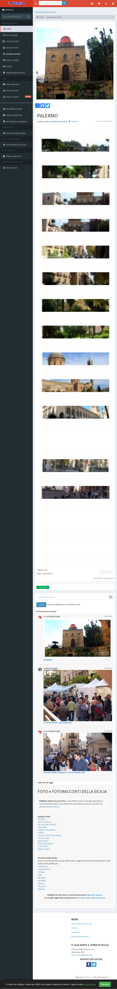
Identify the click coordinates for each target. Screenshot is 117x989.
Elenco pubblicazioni (80, 936)
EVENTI (41, 833)
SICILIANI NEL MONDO (47, 825)
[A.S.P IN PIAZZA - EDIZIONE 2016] (78, 695)
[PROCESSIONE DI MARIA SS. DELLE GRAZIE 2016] (78, 752)
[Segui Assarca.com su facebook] (88, 964)
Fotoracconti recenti (46, 611)
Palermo (74, 121)
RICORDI (41, 819)
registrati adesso (53, 806)
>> (111, 572)
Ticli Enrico (88, 977)
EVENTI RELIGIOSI (45, 844)
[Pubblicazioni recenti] (99, 3)
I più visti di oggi (45, 782)
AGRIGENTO (43, 866)
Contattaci (75, 932)
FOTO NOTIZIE (43, 838)
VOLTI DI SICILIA (44, 822)
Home (38, 12)
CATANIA (41, 872)
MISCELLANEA (44, 849)
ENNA (40, 875)
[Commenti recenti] (106, 3)
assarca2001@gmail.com (81, 955)
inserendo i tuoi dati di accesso (90, 897)
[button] (36, 3)
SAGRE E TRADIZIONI (46, 830)
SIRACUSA (42, 886)
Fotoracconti (49, 12)
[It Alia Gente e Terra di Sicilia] (16, 3)
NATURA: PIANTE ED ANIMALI (50, 836)
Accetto (105, 984)
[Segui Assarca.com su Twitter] (94, 964)
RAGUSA (41, 883)
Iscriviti (74, 928)
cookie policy (90, 984)
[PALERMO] (78, 638)
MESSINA (41, 878)
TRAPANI (41, 889)
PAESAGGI (42, 827)
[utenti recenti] (92, 3)
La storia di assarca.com (81, 923)
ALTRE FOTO (43, 846)
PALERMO (42, 880)
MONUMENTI (43, 841)
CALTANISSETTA (44, 869)
